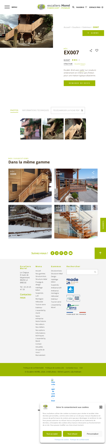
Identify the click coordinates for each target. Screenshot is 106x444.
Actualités (39, 347)
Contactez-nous (72, 368)
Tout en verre (41, 304)
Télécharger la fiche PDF (66, 110)
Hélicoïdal (39, 302)
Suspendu (39, 293)
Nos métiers (40, 327)
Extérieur (86, 27)
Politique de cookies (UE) (54, 368)
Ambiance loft (56, 288)
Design (53, 276)
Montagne (39, 299)
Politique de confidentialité (79, 439)
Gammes (103, 225)
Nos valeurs (40, 324)
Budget (67, 60)
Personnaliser (93, 434)
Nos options (40, 330)
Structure (68, 64)
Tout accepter (52, 434)
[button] (101, 407)
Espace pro (95, 7)
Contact (38, 344)
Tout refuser (72, 434)
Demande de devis (79, 83)
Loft (37, 296)
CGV (81, 368)
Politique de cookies (62, 439)
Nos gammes (40, 274)
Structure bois (41, 276)
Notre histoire (41, 321)
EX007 (71, 52)
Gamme (95, 33)
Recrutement (40, 355)
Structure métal (41, 279)
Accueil (67, 27)
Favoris (80, 7)
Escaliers (76, 27)
